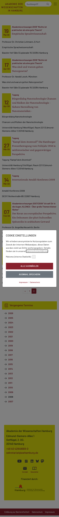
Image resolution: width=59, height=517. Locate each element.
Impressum (23, 282)
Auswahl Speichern (29, 274)
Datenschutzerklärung (37, 251)
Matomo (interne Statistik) (18, 256)
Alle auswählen (29, 266)
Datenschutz (35, 282)
